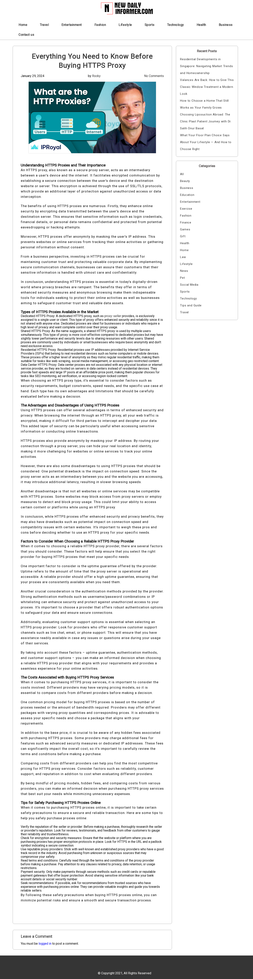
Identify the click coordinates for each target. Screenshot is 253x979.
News (184, 271)
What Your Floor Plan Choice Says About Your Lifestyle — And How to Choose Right (205, 142)
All (182, 174)
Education (187, 195)
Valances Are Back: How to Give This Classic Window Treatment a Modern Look (207, 87)
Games (185, 229)
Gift (182, 236)
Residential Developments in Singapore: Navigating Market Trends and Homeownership (206, 66)
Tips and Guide (190, 305)
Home (23, 25)
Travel (44, 25)
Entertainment (71, 25)
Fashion (100, 25)
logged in (45, 943)
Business (226, 25)
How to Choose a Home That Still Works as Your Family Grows (204, 104)
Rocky (96, 76)
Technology (175, 25)
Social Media (189, 284)
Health (201, 25)
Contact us (26, 35)
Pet (182, 278)
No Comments (154, 76)
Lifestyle (125, 25)
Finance (185, 222)
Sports (150, 25)
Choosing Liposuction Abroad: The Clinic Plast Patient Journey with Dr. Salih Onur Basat (205, 121)
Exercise (186, 208)
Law (183, 257)
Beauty (185, 181)
